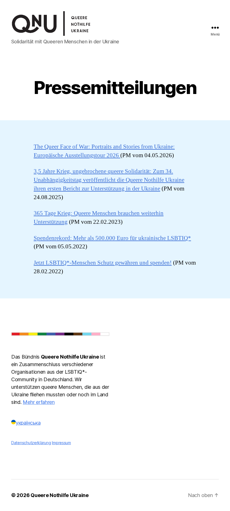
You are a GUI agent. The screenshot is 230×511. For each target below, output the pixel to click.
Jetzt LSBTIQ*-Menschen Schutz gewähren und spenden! (103, 263)
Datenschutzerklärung (31, 442)
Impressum (61, 442)
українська (28, 423)
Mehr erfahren (39, 402)
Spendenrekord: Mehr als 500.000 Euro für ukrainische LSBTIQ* (112, 238)
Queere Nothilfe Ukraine (60, 495)
